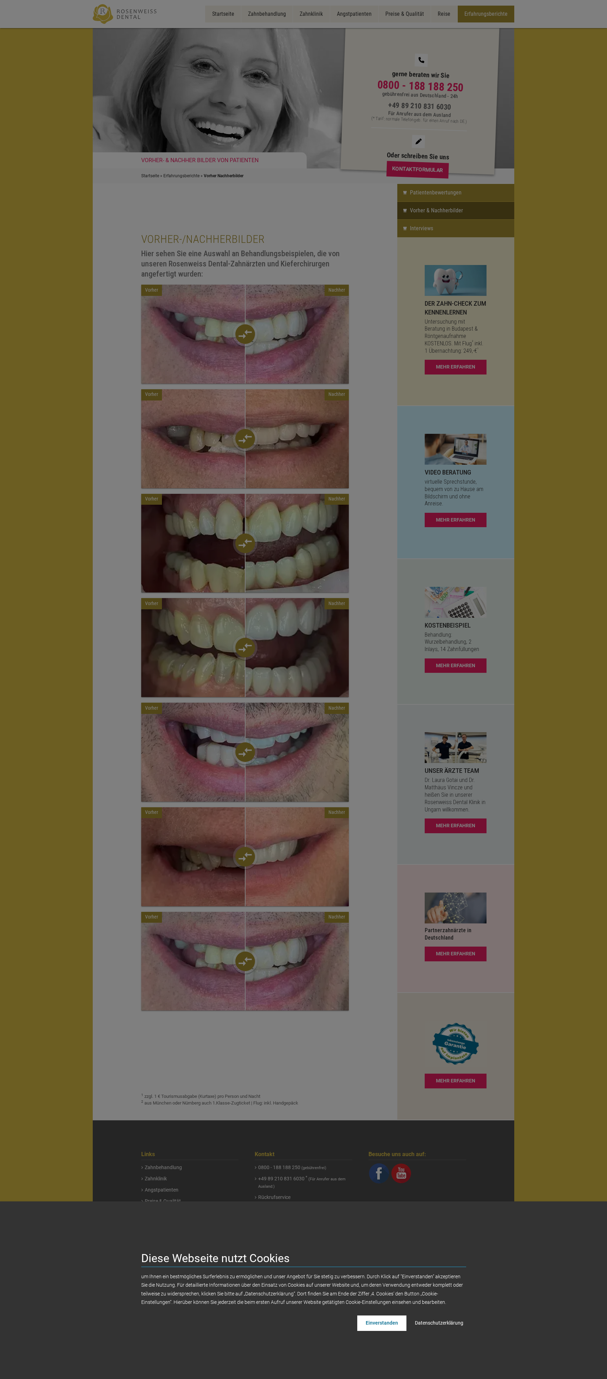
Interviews (421, 228)
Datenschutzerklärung (439, 1323)
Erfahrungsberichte (486, 14)
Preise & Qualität (404, 14)
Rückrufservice (274, 1197)
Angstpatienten (354, 14)
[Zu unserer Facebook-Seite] (379, 1172)
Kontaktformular (417, 170)
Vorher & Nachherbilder (436, 210)
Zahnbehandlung (267, 14)
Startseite (223, 14)
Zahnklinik (311, 14)
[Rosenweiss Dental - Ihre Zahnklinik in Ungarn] (126, 14)
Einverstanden (382, 1323)
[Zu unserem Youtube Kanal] (401, 1172)
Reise (444, 14)
